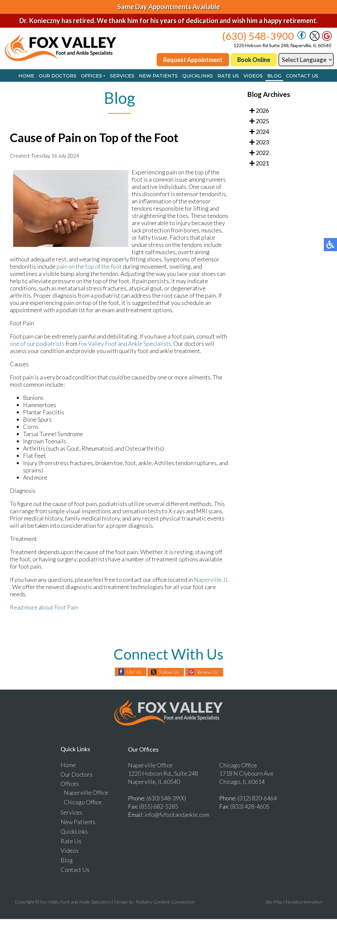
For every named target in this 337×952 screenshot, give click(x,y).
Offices (91, 76)
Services (122, 76)
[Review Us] (327, 39)
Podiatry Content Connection (165, 902)
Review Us (207, 672)
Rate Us (228, 76)
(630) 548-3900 (258, 36)
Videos (253, 76)
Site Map (273, 902)
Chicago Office (83, 802)
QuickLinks (197, 76)
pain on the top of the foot (89, 266)
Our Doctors (57, 76)
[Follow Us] (314, 39)
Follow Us (169, 672)
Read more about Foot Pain (44, 607)
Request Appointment (192, 59)
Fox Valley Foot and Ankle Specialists (124, 343)
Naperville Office (86, 792)
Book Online (253, 59)
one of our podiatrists (37, 343)
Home (26, 76)
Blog (274, 76)
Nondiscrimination (304, 902)
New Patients (158, 76)
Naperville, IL (211, 579)
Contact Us (302, 76)
